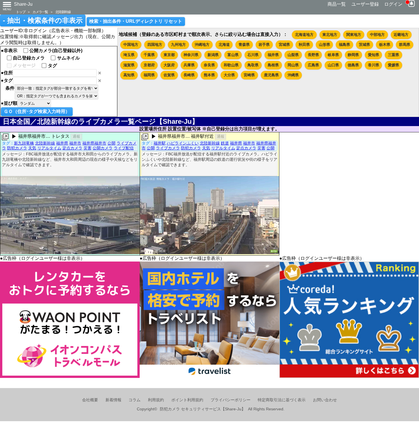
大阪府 (169, 65)
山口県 (333, 65)
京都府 (149, 65)
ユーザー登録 (365, 4)
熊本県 (209, 75)
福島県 (344, 44)
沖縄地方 (202, 44)
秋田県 (304, 44)
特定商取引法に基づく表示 (282, 400)
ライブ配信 (124, 148)
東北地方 (329, 34)
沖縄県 (293, 75)
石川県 (253, 55)
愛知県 (373, 55)
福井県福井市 (94, 143)
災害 (87, 148)
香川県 (373, 65)
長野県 (313, 55)
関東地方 (353, 34)
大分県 (229, 75)
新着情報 (113, 400)
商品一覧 (337, 4)
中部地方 (377, 34)
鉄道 (225, 143)
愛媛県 (393, 65)
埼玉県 (129, 55)
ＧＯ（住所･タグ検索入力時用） (37, 111)
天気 (32, 148)
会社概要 (90, 400)
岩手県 (264, 44)
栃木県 (384, 44)
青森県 (244, 44)
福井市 (75, 143)
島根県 (273, 65)
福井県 (273, 55)
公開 (111, 143)
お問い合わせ (325, 400)
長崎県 (189, 75)
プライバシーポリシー (231, 400)
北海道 (224, 44)
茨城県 (364, 44)
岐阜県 (333, 55)
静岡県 (353, 55)
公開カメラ (103, 148)
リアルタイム (49, 148)
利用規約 (156, 400)
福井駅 (160, 143)
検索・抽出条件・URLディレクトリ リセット (135, 21)
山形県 (324, 44)
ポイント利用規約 (187, 400)
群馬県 (404, 44)
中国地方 (130, 44)
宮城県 (284, 44)
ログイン (393, 4)
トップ (20, 12)
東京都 (169, 55)
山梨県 (293, 55)
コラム (135, 400)
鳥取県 (253, 65)
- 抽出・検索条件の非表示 (43, 20)
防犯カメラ (17, 148)
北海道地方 (304, 34)
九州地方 (178, 44)
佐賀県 (169, 75)
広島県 (313, 65)
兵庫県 (189, 65)
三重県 (393, 55)
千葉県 (149, 55)
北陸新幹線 (63, 12)
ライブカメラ (168, 148)
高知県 (129, 75)
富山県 (233, 55)
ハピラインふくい (183, 143)
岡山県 (293, 65)
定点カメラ (72, 148)
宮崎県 (249, 75)
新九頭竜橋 (24, 143)
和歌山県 (231, 65)
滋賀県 (129, 65)
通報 (76, 136)
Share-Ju (23, 4)
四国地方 (154, 44)
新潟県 (213, 55)
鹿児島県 (271, 75)
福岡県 (149, 75)
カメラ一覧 (40, 12)
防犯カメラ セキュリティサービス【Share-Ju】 (202, 409)
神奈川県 (191, 55)
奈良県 (209, 65)
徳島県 (353, 65)
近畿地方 (401, 34)
